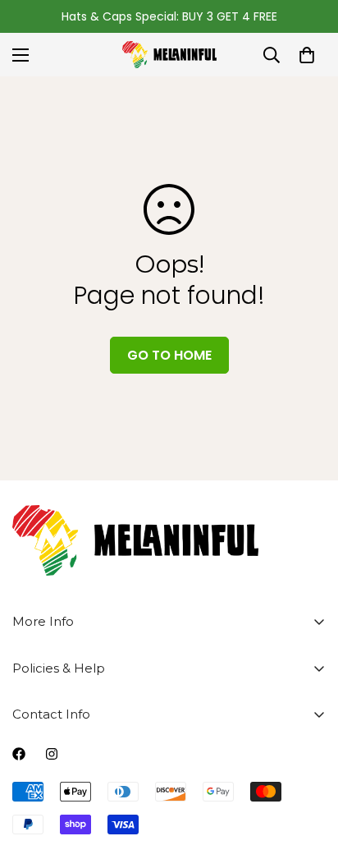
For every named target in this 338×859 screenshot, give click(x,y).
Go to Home (169, 355)
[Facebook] (18, 753)
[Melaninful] (169, 54)
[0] (307, 55)
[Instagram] (51, 753)
